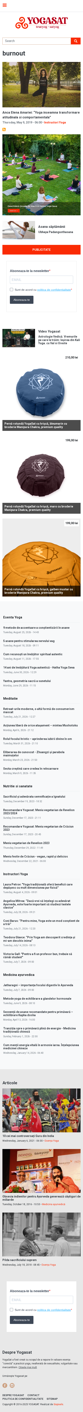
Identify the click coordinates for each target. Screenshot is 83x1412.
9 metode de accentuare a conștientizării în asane (36, 627)
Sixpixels (58, 1404)
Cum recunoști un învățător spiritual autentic (32, 654)
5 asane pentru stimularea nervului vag (29, 641)
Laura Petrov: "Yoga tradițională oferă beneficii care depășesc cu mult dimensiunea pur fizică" (38, 886)
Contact (33, 1395)
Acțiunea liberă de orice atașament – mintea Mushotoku (40, 725)
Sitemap (52, 1399)
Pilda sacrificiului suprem (19, 1260)
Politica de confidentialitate (22, 1399)
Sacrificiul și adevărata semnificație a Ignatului (34, 796)
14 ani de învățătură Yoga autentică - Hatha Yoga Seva (39, 667)
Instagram (12, 1385)
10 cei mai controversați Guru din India (28, 1136)
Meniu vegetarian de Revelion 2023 (26, 843)
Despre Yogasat (13, 1395)
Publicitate (41, 249)
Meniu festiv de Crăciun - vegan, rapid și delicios (35, 856)
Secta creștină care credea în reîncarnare (30, 768)
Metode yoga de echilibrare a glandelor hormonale (37, 998)
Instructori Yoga (55, 122)
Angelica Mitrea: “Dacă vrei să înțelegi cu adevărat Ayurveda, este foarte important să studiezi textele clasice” (37, 904)
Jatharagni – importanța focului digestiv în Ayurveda (38, 985)
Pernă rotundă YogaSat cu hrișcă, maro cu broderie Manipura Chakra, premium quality (38, 508)
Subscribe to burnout (4, 129)
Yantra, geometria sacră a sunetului (27, 681)
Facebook (4, 1385)
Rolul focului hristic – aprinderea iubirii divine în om (37, 738)
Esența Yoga (52, 1140)
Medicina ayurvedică (53, 1204)
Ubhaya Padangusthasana (55, 232)
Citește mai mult (28, 1367)
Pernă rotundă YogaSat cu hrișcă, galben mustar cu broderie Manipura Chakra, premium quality (38, 591)
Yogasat (41, 23)
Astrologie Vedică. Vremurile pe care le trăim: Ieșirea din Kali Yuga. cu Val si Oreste (59, 340)
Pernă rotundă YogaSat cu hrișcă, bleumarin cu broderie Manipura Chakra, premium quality (35, 425)
